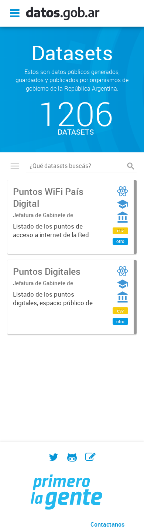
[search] (131, 166)
